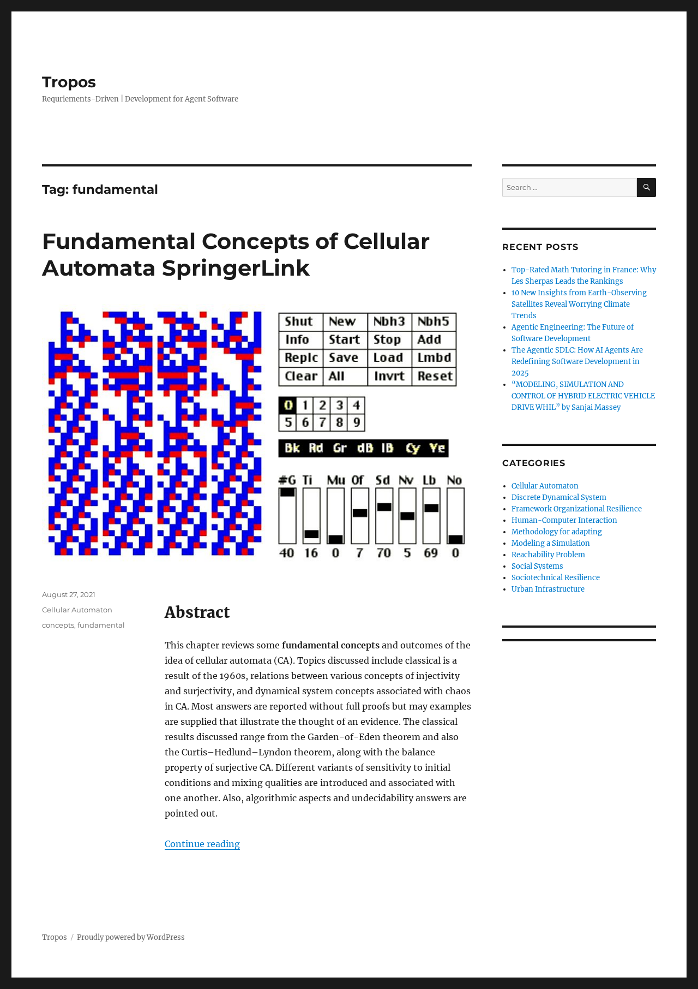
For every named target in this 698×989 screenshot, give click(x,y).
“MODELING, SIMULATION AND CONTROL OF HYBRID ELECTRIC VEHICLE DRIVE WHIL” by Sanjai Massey (583, 396)
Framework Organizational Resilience (577, 509)
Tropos (69, 82)
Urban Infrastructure (548, 589)
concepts (58, 625)
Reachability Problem (548, 554)
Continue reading (202, 843)
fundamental (101, 625)
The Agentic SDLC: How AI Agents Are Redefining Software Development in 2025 (577, 361)
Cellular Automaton (77, 609)
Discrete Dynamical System (559, 497)
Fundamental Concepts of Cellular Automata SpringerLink (236, 254)
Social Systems (537, 566)
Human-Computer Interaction (564, 520)
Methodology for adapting (557, 532)
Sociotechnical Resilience (556, 577)
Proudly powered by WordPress (131, 937)
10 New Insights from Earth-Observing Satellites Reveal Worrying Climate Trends (579, 304)
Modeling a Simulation (551, 543)
